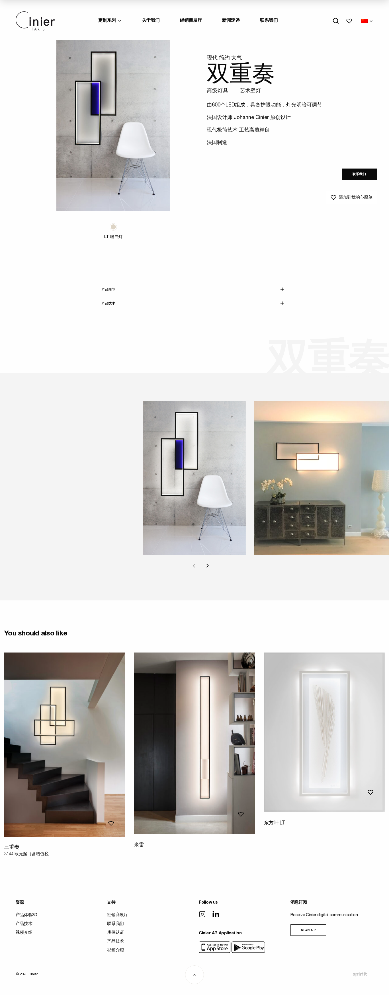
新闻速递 (231, 21)
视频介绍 (24, 933)
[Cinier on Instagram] (202, 915)
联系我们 (269, 21)
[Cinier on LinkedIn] (215, 915)
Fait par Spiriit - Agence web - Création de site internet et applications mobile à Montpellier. (359, 974)
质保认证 (115, 933)
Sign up (308, 930)
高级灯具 (217, 91)
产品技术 (108, 303)
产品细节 (108, 289)
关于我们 (151, 21)
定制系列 (107, 21)
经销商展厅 (191, 21)
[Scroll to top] (194, 975)
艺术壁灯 (250, 91)
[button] (113, 227)
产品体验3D (26, 915)
